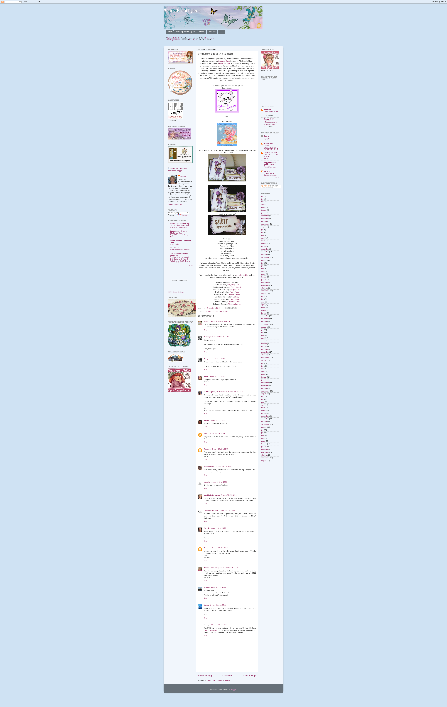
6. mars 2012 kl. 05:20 (218, 605)
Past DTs (212, 32)
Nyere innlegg (205, 675)
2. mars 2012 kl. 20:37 (219, 482)
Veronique (208, 337)
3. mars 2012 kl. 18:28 (220, 548)
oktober (264, 221)
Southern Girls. (224, 61)
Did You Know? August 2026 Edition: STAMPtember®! (179, 226)
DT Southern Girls (211, 311)
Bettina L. (184, 176)
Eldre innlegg (249, 675)
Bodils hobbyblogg (269, 137)
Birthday (236, 297)
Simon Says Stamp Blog (179, 224)
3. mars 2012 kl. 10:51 (218, 528)
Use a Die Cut (174, 244)
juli (262, 196)
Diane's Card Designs (212, 568)
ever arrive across (210, 630)
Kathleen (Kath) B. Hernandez (215, 392)
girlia (206, 434)
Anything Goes (233, 285)
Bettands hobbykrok (182, 10)
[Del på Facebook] (233, 308)
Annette (207, 482)
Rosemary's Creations (268, 144)
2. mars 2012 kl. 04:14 (216, 434)
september (265, 224)
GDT (221, 32)
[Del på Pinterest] (235, 308)
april (262, 204)
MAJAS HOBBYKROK (269, 172)
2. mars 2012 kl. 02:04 (236, 392)
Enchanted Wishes (270, 168)
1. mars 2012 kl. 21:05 (217, 359)
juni (262, 199)
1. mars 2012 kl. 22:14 (216, 376)
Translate (184, 215)
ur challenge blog (242, 275)
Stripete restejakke (270, 175)
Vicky (206, 359)
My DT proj (193, 40)
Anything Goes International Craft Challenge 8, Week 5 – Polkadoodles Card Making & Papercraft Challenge (180, 260)
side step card (224, 311)
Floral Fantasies (176, 248)
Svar (205, 330)
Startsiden (227, 675)
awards (202, 32)
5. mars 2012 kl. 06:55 (217, 587)
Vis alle (191, 265)
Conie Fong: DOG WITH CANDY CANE (271, 148)
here (221, 64)
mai (262, 202)
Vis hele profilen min (175, 204)
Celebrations (235, 299)
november (265, 218)
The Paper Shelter (173, 40)
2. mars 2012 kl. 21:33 (229, 495)
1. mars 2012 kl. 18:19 (220, 337)
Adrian (206, 420)
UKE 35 (266, 140)
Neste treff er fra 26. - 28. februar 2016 (271, 124)
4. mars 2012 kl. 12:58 (229, 568)
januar (263, 213)
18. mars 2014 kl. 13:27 (219, 625)
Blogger (233, 689)
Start (170, 32)
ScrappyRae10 (209, 466)
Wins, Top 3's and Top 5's (185, 32)
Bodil (206, 376)
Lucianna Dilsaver (211, 510)
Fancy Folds (234, 292)
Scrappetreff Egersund (269, 120)
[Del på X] (231, 308)
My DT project (209, 38)
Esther (206, 587)
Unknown (207, 449)
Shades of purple (234, 304)
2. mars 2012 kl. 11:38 (220, 449)
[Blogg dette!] (229, 308)
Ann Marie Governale (212, 495)
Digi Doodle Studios (173, 38)
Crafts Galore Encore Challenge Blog (178, 232)
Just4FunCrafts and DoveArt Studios (270, 164)
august (263, 227)
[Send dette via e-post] (226, 308)
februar (264, 210)
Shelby (206, 605)
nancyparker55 (209, 321)
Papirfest (267, 109)
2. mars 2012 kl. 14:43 (224, 466)
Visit (176, 292)
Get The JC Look (270, 153)
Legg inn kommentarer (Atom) (218, 680)
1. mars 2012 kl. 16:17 (224, 321)
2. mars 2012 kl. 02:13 (218, 420)
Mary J (206, 528)
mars (263, 207)
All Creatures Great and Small (180, 250)
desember (265, 216)
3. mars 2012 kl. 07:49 (227, 510)
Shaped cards (236, 287)
